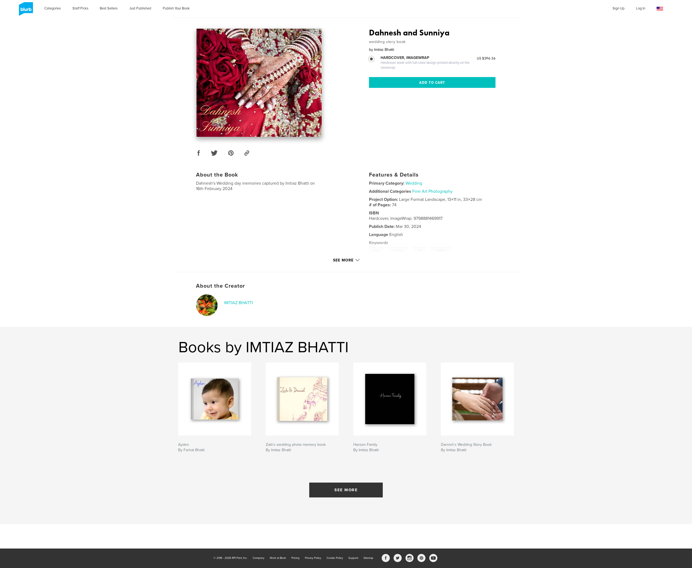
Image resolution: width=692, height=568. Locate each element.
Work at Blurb (278, 558)
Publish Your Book (176, 8)
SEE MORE (346, 489)
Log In (640, 8)
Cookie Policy (335, 558)
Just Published (140, 8)
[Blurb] (25, 11)
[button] (660, 8)
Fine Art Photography (432, 191)
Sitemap (368, 558)
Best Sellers (109, 8)
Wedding (413, 183)
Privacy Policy (313, 558)
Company (258, 558)
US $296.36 (486, 58)
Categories (52, 8)
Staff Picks (80, 8)
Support (353, 558)
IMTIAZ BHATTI (238, 302)
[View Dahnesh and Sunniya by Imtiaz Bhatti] (259, 83)
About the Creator (220, 286)
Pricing (295, 558)
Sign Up (618, 8)
